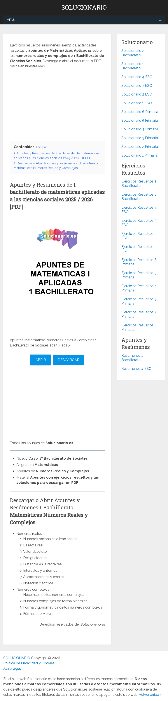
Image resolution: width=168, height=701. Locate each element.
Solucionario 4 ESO (136, 77)
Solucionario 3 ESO (136, 86)
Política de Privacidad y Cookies (28, 663)
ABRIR (40, 360)
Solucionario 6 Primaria (139, 112)
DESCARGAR (68, 360)
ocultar (42, 147)
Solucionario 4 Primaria (139, 129)
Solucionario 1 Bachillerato (132, 66)
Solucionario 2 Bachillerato (132, 53)
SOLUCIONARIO (84, 7)
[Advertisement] (57, 103)
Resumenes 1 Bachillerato (132, 357)
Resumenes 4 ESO (136, 369)
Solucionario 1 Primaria (139, 155)
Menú (11, 20)
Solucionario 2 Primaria (139, 147)
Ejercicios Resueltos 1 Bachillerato (138, 196)
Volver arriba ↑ (150, 694)
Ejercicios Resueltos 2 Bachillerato (138, 183)
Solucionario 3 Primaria (139, 138)
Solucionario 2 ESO (136, 94)
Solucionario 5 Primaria (139, 120)
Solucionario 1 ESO (136, 103)
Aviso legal (12, 668)
